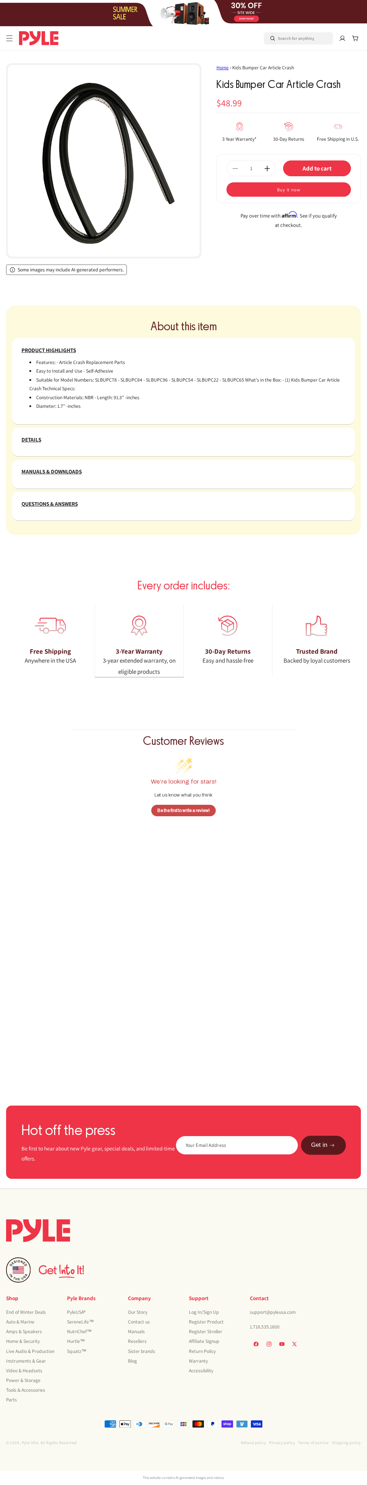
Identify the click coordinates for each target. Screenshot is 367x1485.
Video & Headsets (24, 1370)
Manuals (136, 1331)
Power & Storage (23, 1380)
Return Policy (202, 1351)
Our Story (137, 1312)
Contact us (139, 1321)
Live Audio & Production (30, 1351)
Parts (11, 1399)
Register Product (206, 1321)
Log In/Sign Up (204, 1312)
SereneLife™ (80, 1321)
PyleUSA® (76, 1312)
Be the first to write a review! (183, 810)
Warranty (198, 1361)
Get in (319, 1144)
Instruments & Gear (26, 1361)
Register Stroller (205, 1331)
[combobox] (290, 38)
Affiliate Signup (204, 1341)
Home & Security (23, 1341)
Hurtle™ (76, 1341)
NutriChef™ (79, 1331)
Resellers (137, 1341)
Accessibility (201, 1370)
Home (222, 67)
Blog (132, 1361)
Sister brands (141, 1351)
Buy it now (288, 190)
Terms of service (313, 1442)
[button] (9, 38)
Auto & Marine (20, 1321)
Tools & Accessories (25, 1390)
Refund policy (253, 1442)
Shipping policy (346, 1442)
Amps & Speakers (24, 1331)
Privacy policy (282, 1442)
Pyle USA (30, 1442)
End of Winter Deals (26, 1312)
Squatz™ (76, 1351)
